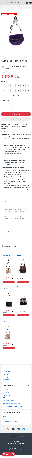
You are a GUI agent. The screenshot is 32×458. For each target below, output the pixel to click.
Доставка (6, 392)
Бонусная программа (9, 419)
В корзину (17, 114)
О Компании (6, 371)
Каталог (12, 7)
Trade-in (5, 416)
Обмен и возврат (8, 398)
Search (19, 2)
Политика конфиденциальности (12, 406)
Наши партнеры (8, 374)
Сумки (13, 231)
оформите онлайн (17, 57)
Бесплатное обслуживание (11, 421)
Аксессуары (23, 7)
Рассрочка (6, 395)
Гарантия (6, 389)
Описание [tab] (5, 201)
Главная (3, 7)
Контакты (6, 379)
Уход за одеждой (8, 400)
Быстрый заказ (16, 119)
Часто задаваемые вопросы (11, 403)
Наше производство (9, 377)
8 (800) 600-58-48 (16, 444)
